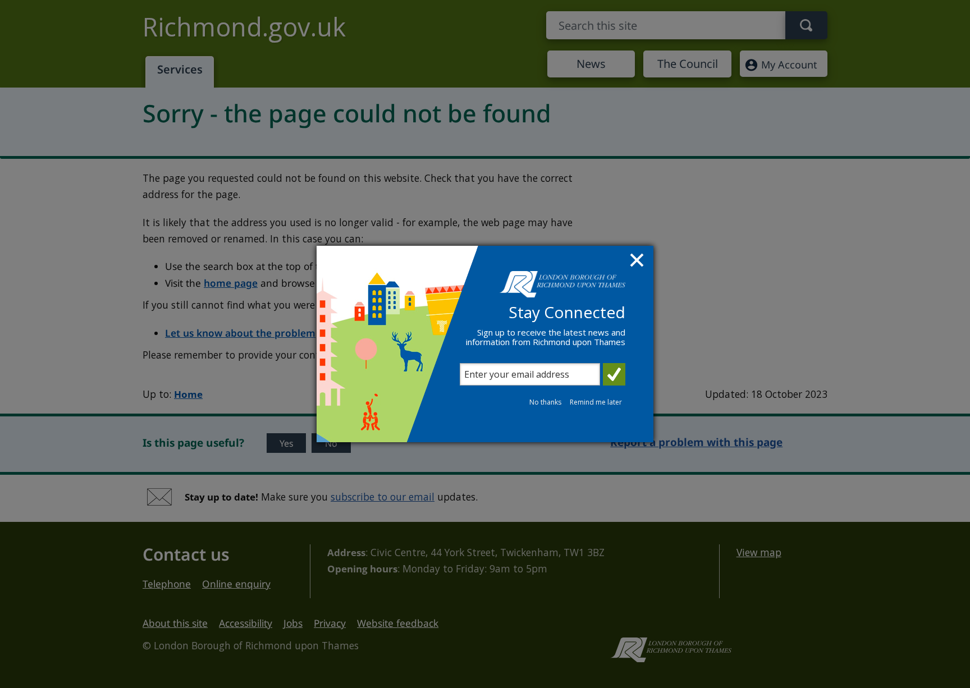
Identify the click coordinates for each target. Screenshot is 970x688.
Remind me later (596, 402)
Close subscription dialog (638, 261)
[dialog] (485, 344)
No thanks (545, 402)
